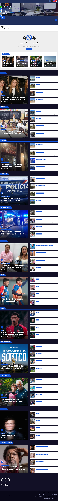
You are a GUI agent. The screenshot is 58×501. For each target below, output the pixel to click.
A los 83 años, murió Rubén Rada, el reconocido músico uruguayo (13, 469)
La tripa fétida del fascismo (42, 415)
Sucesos (15, 20)
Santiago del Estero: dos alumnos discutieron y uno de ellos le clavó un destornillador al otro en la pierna (44, 136)
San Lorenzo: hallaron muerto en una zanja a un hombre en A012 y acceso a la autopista (45, 189)
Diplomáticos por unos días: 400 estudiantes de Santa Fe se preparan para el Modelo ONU (13, 100)
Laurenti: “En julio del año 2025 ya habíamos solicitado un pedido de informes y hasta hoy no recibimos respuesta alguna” (46, 271)
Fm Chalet (5, 11)
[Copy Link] (1, 14)
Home (40, 492)
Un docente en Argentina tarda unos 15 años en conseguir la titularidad (12, 133)
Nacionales (35, 17)
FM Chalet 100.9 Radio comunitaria (41, 496)
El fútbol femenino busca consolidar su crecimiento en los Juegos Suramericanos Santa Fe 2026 (45, 371)
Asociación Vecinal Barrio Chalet (11, 23)
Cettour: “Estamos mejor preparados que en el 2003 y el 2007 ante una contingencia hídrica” (46, 263)
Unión (34, 20)
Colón (40, 20)
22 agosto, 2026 (5, 269)
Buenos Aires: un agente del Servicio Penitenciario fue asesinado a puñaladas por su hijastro (45, 129)
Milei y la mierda (8, 435)
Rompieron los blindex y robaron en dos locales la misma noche (11, 166)
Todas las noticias (47, 498)
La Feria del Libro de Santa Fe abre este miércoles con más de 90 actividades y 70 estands (45, 465)
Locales (27, 17)
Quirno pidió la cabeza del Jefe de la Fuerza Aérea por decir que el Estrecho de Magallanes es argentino (46, 222)
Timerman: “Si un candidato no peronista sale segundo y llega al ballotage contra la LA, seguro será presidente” (45, 256)
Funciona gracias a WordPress (6, 495)
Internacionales (6, 20)
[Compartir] (1, 16)
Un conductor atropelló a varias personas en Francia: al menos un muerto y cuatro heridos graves (45, 163)
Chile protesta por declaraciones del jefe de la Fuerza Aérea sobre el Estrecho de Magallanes (46, 237)
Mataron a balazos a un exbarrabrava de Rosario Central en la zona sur (11, 200)
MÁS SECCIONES (10, 17)
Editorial (22, 20)
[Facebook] (1, 9)
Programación (46, 23)
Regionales (43, 17)
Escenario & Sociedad (40, 454)
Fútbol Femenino (4, 364)
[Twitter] (1, 11)
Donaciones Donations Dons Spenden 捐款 (46, 494)
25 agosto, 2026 (5, 370)
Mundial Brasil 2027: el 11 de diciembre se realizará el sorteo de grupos (12, 368)
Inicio (2, 28)
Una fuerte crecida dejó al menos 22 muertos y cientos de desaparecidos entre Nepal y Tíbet (45, 215)
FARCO (29, 20)
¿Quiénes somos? (35, 23)
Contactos (25, 23)
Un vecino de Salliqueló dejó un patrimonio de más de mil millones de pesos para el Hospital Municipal (46, 114)
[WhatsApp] (1, 7)
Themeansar (20, 495)
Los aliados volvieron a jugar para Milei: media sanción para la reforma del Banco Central (45, 122)
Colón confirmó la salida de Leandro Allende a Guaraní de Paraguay (13, 334)
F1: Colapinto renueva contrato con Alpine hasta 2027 (12, 402)
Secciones (55, 496)
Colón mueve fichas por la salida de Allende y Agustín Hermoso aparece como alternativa (46, 316)
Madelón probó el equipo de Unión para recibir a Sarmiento (13, 301)
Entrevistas (20, 17)
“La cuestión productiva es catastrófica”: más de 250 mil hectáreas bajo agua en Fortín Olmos (45, 81)
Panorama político (20, 60)
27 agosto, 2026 (7, 65)
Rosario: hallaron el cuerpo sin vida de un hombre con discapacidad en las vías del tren (45, 196)
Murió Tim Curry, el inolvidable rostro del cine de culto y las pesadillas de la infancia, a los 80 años (45, 450)
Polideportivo (33, 60)
